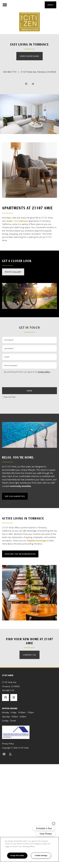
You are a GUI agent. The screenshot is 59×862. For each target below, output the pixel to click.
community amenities (20, 486)
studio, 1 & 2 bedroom (17, 221)
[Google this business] (26, 84)
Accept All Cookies (17, 855)
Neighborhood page (36, 540)
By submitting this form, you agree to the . (27, 371)
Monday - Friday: (9, 712)
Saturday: (6, 716)
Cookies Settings (41, 855)
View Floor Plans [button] (29, 56)
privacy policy (44, 371)
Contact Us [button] (29, 654)
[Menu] (5, 5)
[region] (29, 849)
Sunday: (5, 720)
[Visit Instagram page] (33, 84)
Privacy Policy (8, 743)
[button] (50, 4)
